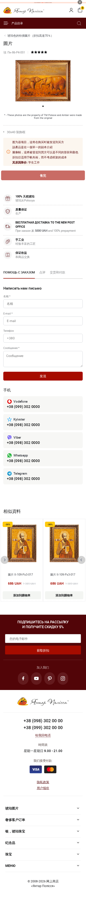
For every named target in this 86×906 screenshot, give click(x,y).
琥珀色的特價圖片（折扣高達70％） (30, 35)
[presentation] (5, 560)
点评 (42, 272)
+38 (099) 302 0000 (23, 406)
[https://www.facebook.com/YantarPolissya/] (23, 678)
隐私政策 (43, 782)
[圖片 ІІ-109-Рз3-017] (21, 543)
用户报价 (43, 788)
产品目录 (17, 23)
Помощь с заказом (19, 272)
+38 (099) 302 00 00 (43, 727)
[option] (19, 274)
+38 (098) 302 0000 (23, 424)
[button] (43, 106)
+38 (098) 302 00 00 (43, 721)
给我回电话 (43, 735)
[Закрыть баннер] (80, 2)
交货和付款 (57, 272)
